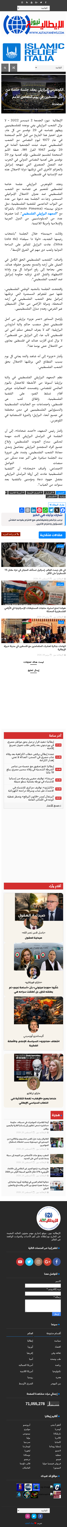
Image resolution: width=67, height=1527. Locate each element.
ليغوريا (27, 1450)
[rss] (26, 2)
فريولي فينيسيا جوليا (52, 1463)
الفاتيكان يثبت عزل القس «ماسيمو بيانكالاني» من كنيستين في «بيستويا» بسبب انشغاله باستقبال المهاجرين (28, 1142)
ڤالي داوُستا (25, 1463)
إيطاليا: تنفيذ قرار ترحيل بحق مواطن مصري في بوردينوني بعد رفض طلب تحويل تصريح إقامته (30, 745)
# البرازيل (49, 492)
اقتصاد (58, 1346)
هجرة (58, 1377)
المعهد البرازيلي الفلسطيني (39, 214)
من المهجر (56, 1383)
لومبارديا (26, 1446)
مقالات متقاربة (51, 535)
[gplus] (36, 2)
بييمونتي (26, 1433)
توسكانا (27, 1455)
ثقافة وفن (56, 1353)
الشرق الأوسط (26, 1383)
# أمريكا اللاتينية (17, 492)
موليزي (27, 1429)
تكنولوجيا (57, 1371)
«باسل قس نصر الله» (33, 932)
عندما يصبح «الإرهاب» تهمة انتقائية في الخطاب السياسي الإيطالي (33, 1100)
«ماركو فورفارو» (33, 982)
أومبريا (58, 1429)
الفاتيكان (26, 1468)
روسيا (30, 1377)
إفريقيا (30, 1353)
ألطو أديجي (56, 1425)
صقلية (58, 1455)
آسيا (31, 1359)
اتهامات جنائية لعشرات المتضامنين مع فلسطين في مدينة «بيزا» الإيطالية (35, 647)
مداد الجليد (29, 1523)
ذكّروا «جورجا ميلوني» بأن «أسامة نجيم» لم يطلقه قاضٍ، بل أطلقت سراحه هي (33, 989)
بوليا (28, 1438)
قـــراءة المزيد (9, 534)
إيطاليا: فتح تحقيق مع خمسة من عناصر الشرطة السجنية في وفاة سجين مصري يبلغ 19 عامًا (30, 769)
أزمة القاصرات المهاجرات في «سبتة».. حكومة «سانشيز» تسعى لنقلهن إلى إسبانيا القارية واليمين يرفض (27, 1125)
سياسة (57, 1340)
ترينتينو (27, 1459)
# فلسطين (51, 496)
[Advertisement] (33, 845)
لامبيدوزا (57, 1468)
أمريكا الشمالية (26, 1365)
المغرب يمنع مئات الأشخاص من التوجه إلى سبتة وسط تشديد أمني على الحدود (28, 1157)
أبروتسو (26, 1425)
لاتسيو (58, 1450)
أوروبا (61, 622)
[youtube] (31, 2)
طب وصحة (55, 1359)
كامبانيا (58, 1442)
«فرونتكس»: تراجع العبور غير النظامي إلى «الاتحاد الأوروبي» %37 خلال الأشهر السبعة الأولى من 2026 (27, 1170)
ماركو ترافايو (33, 1093)
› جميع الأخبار (54, 805)
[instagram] (22, 2)
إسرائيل (60, 546)
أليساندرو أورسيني (33, 1036)
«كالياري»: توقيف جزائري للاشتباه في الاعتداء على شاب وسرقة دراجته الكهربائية (31, 789)
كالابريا (58, 1438)
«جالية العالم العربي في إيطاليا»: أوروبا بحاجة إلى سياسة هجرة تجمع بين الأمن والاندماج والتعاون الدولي (28, 1185)
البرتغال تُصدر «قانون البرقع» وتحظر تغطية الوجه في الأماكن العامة (30, 798)
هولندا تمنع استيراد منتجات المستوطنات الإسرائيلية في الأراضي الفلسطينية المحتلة (35, 609)
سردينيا (27, 1442)
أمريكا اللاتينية (26, 1371)
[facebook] (45, 2)
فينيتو (58, 1459)
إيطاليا (30, 1340)
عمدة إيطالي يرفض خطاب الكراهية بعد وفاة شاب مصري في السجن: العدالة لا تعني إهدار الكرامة (30, 757)
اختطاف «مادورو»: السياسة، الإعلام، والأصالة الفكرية (34, 1043)
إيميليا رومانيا (55, 1446)
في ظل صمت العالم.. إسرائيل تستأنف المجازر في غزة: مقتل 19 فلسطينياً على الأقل (35, 571)
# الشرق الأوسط (34, 492)
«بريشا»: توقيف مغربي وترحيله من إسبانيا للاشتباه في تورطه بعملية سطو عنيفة (31, 780)
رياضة (58, 1365)
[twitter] (41, 2)
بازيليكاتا (57, 1433)
